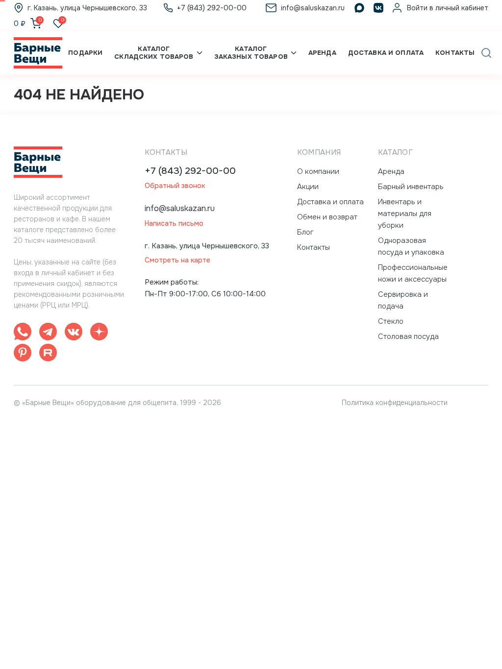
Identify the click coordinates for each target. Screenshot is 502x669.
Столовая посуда (408, 336)
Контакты (455, 52)
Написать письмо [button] (174, 223)
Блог (305, 232)
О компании (318, 171)
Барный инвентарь (411, 186)
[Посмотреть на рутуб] (48, 354)
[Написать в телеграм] (48, 333)
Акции (308, 186)
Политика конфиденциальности (395, 402)
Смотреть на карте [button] (177, 260)
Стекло (390, 321)
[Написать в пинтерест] (22, 354)
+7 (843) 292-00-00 (190, 171)
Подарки (85, 52)
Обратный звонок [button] (175, 186)
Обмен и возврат (327, 217)
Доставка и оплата (386, 52)
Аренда (322, 52)
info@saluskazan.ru (180, 208)
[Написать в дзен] (99, 333)
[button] (486, 53)
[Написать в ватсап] (22, 333)
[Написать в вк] (73, 333)
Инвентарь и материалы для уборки (404, 213)
